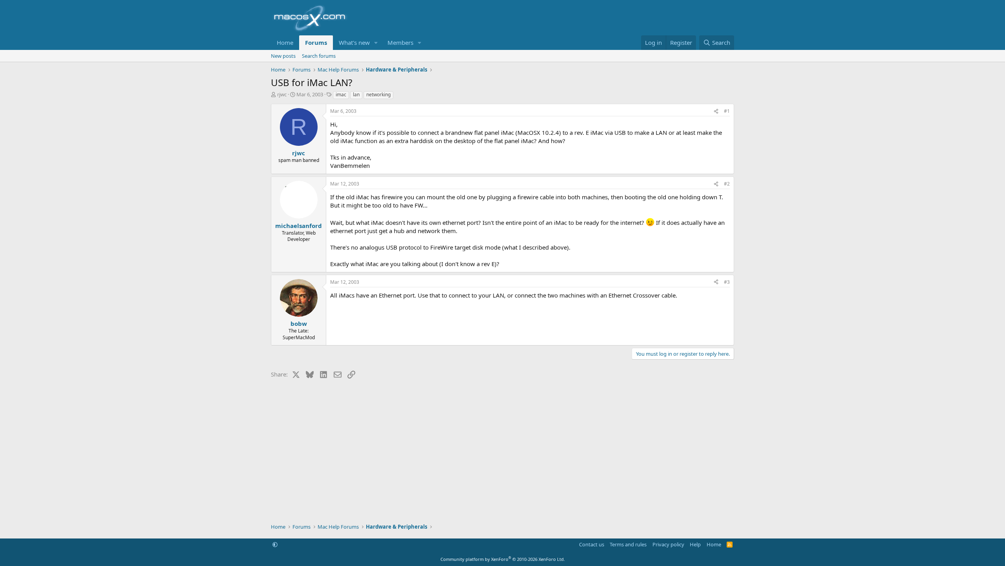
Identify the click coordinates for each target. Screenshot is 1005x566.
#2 (727, 183)
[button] (376, 42)
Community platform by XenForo (502, 559)
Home (285, 42)
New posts (283, 55)
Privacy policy (668, 544)
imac (341, 94)
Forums (316, 42)
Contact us (591, 544)
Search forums (319, 55)
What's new (354, 42)
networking (378, 94)
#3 (727, 282)
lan (356, 94)
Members (400, 42)
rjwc (282, 94)
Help (695, 544)
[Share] (716, 111)
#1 (727, 111)
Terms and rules (628, 544)
